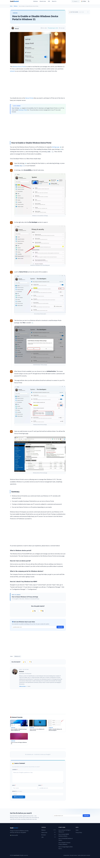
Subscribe (60, 627)
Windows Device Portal (19, 66)
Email (40, 785)
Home (11, 6)
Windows (35, 1)
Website (17, 791)
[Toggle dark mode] (88, 1)
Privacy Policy (79, 832)
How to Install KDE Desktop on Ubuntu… (66, 839)
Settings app (56, 147)
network (12, 71)
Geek (14, 828)
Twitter (28, 686)
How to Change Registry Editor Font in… (66, 847)
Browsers (48, 835)
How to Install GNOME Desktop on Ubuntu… (64, 835)
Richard (17, 28)
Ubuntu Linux (43, 1)
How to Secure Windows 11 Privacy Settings (25, 597)
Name (14, 785)
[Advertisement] (38, 85)
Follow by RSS (14, 835)
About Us (54, 1)
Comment (15, 769)
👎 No (42, 611)
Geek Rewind (16, 855)
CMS (49, 1)
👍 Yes (34, 611)
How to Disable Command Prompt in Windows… (64, 843)
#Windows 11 (17, 656)
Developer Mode (22, 110)
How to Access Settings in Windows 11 (64, 831)
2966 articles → (23, 686)
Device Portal (29, 98)
